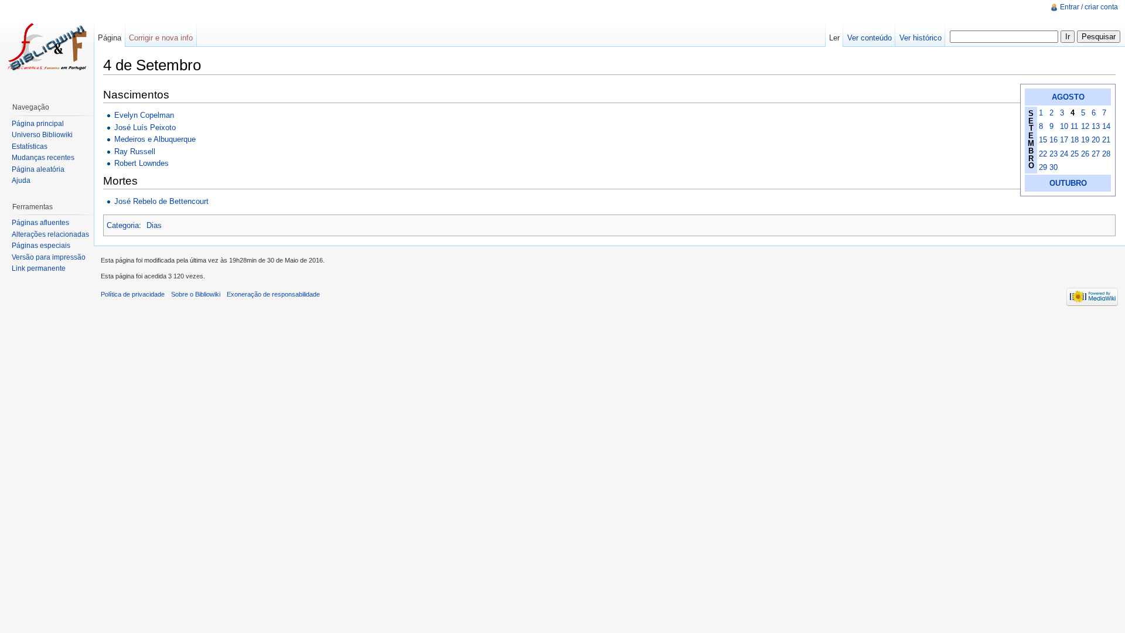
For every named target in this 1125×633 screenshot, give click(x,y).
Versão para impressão (49, 257)
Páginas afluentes (40, 223)
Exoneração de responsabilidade (273, 294)
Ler (834, 37)
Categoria (123, 225)
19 (1085, 139)
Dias (154, 225)
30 (1053, 167)
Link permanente (39, 268)
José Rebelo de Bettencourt (161, 201)
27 (1096, 153)
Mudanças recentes (43, 158)
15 (1043, 139)
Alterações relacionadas (50, 234)
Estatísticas (29, 146)
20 (1096, 139)
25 (1075, 153)
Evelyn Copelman (144, 115)
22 (1043, 153)
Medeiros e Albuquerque (155, 139)
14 (1106, 126)
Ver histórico (920, 37)
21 (1106, 139)
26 (1085, 153)
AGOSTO (1068, 97)
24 (1064, 153)
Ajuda (21, 180)
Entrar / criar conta (1089, 7)
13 (1096, 126)
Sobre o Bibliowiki (195, 294)
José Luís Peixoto (145, 127)
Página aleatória (38, 169)
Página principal (38, 124)
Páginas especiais (41, 245)
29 (1043, 167)
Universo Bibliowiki (42, 135)
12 (1085, 126)
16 (1053, 139)
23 (1053, 153)
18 (1075, 139)
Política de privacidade (133, 294)
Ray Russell (134, 151)
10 (1064, 126)
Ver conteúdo (869, 37)
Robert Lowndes (141, 163)
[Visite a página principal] (47, 47)
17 (1064, 139)
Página (109, 37)
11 (1074, 126)
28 (1106, 153)
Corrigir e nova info (161, 37)
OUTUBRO (1068, 183)
